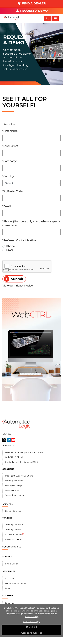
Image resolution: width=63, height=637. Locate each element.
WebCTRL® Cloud (14, 457)
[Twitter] (4, 439)
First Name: (10, 130)
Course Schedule (15, 534)
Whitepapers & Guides (15, 583)
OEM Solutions (12, 490)
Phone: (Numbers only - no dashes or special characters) (31, 223)
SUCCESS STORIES (11, 547)
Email (10, 249)
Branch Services (13, 511)
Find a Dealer (11, 564)
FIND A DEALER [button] (31, 3)
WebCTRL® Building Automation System (25, 452)
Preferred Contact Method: (20, 240)
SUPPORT (7, 556)
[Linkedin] (9, 439)
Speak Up (9, 603)
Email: (6, 206)
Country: (8, 176)
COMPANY (7, 595)
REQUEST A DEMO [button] (32, 11)
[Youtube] (13, 439)
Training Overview (14, 524)
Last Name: (10, 145)
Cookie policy (31, 616)
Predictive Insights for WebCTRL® (21, 462)
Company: (9, 161)
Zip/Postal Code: (12, 191)
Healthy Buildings (13, 485)
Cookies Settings (31, 621)
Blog (7, 588)
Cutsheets (10, 578)
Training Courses (13, 529)
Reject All (31, 627)
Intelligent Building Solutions (19, 476)
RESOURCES (8, 571)
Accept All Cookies (31, 632)
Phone (10, 246)
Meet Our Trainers (13, 539)
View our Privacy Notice (17, 285)
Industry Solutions (14, 480)
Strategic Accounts (14, 495)
